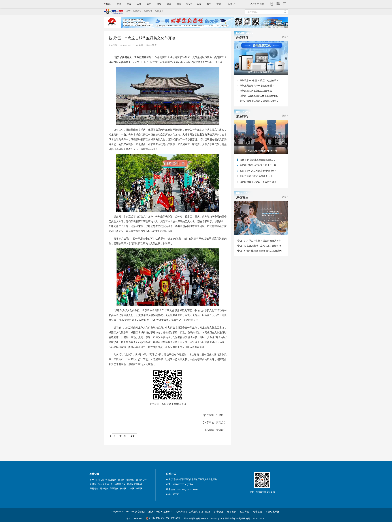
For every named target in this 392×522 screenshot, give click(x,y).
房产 (149, 4)
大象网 (131, 488)
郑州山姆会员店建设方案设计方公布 (258, 182)
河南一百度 (151, 45)
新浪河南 (104, 488)
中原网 (139, 488)
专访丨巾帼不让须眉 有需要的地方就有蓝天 (259, 251)
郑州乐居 (99, 480)
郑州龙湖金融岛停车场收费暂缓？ (257, 85)
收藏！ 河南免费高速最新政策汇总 (257, 160)
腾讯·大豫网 (103, 484)
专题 (219, 4)
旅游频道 (137, 11)
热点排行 (242, 116)
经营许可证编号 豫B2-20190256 (200, 518)
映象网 (123, 488)
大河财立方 (141, 480)
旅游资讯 (148, 11)
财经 (159, 4)
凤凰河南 (114, 488)
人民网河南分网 (118, 484)
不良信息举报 (272, 512)
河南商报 (130, 480)
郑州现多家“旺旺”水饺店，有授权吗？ (259, 80)
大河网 (121, 480)
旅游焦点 (159, 11)
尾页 (132, 436)
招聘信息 (206, 512)
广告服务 (218, 512)
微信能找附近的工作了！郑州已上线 (258, 165)
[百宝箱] (284, 2)
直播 (199, 4)
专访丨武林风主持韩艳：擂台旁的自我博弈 (259, 240)
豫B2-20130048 (134, 518)
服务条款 (231, 512)
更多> (285, 36)
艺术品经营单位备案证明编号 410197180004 (243, 518)
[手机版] (272, 3)
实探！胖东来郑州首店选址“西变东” (258, 171)
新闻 (119, 4)
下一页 (122, 436)
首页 (109, 4)
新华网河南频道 (134, 484)
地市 (209, 4)
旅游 (169, 4)
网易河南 (94, 488)
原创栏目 (242, 197)
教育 (179, 4)
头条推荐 (242, 37)
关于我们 (180, 512)
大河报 (93, 484)
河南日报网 (111, 480)
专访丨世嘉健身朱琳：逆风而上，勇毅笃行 (259, 245)
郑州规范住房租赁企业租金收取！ (257, 90)
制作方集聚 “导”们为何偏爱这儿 (256, 176)
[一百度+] (278, 2)
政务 (129, 4)
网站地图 (257, 512)
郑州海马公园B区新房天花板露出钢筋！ (260, 96)
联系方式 (193, 512)
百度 (92, 480)
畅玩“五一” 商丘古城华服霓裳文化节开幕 (142, 38)
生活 (139, 4)
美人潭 (189, 4)
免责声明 (244, 512)
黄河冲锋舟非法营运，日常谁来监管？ (259, 101)
